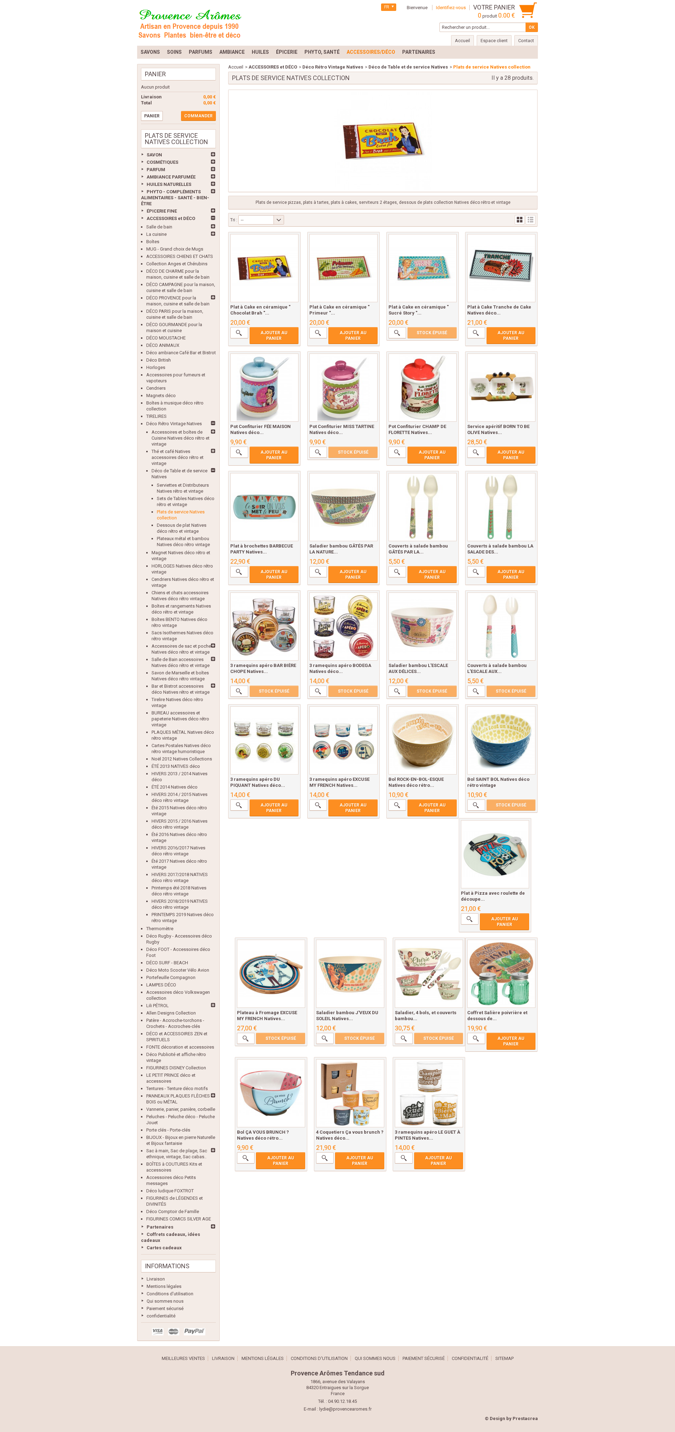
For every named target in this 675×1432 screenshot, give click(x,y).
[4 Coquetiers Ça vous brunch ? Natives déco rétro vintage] (350, 1093)
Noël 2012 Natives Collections (182, 759)
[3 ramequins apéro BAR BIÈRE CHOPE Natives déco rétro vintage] (264, 626)
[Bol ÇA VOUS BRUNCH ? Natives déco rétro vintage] (271, 1093)
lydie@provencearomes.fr (345, 1409)
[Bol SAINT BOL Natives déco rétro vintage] (501, 740)
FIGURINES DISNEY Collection (176, 1067)
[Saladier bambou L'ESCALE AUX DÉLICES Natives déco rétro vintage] (422, 626)
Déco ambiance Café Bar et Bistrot (181, 352)
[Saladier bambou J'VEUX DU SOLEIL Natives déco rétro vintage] (350, 974)
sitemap (504, 1358)
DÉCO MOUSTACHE (166, 338)
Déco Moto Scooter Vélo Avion (177, 970)
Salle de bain (159, 226)
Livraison (156, 1279)
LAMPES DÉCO (161, 984)
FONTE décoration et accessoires (180, 1047)
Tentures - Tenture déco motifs (177, 1088)
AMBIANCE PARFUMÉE (171, 177)
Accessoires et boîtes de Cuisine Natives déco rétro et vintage (181, 438)
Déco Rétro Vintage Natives (174, 423)
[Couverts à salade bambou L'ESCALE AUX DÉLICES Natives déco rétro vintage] (501, 626)
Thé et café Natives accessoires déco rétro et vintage (178, 457)
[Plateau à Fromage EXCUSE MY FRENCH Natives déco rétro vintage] (271, 974)
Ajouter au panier (274, 335)
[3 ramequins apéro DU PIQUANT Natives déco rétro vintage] (264, 740)
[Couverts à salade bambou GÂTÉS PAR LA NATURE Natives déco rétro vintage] (422, 507)
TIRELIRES (156, 416)
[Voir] (239, 332)
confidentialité (161, 1315)
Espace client (494, 40)
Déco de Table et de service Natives (408, 67)
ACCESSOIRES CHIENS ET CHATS (179, 256)
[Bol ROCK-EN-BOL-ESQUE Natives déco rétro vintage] (422, 740)
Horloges (155, 367)
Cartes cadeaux (164, 1247)
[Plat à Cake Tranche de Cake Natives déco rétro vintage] (501, 268)
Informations (167, 1266)
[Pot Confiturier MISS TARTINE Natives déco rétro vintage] (343, 388)
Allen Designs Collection (171, 1013)
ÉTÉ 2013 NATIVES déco (176, 766)
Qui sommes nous (165, 1301)
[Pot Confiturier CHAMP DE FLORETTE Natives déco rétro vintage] (422, 388)
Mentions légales (164, 1286)
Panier (155, 74)
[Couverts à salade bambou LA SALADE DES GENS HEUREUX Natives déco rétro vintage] (501, 507)
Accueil (235, 67)
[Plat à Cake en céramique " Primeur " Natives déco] (343, 268)
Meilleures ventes (183, 1358)
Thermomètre (159, 928)
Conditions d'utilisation (170, 1293)
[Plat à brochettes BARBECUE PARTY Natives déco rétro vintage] (264, 507)
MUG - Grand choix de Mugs (174, 249)
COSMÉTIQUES (162, 162)
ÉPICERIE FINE (162, 211)
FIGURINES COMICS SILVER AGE (178, 1219)
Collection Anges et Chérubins (176, 263)
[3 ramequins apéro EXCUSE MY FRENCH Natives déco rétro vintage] (343, 740)
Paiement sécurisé (165, 1308)
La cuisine (156, 234)
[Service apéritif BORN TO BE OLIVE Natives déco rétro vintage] (501, 388)
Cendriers (156, 388)
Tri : (233, 219)
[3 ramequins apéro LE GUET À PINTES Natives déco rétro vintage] (429, 1093)
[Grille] (520, 220)
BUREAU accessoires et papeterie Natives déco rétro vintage (180, 718)
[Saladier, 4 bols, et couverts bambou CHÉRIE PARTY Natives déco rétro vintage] (429, 974)
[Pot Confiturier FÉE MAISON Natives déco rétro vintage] (264, 388)
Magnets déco (161, 395)
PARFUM (156, 169)
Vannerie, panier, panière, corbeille (180, 1109)
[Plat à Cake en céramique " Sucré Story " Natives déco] (422, 268)
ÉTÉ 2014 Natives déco (175, 787)
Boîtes (152, 241)
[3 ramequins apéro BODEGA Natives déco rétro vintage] (343, 626)
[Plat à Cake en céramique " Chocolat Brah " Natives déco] (264, 268)
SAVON (154, 154)
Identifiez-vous (451, 7)
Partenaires (160, 1227)
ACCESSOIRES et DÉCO (171, 218)
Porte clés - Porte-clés (168, 1130)
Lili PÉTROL (157, 1005)
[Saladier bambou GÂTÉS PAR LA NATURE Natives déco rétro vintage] (343, 507)
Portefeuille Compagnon (170, 977)
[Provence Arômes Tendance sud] (190, 22)
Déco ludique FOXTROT (170, 1190)
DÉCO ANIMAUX (162, 345)
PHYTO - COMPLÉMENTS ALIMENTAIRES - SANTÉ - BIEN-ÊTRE (175, 197)
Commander (198, 116)
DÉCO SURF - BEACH (167, 962)
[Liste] (530, 220)
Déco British (158, 360)
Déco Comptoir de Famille (172, 1211)
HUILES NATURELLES (169, 184)
